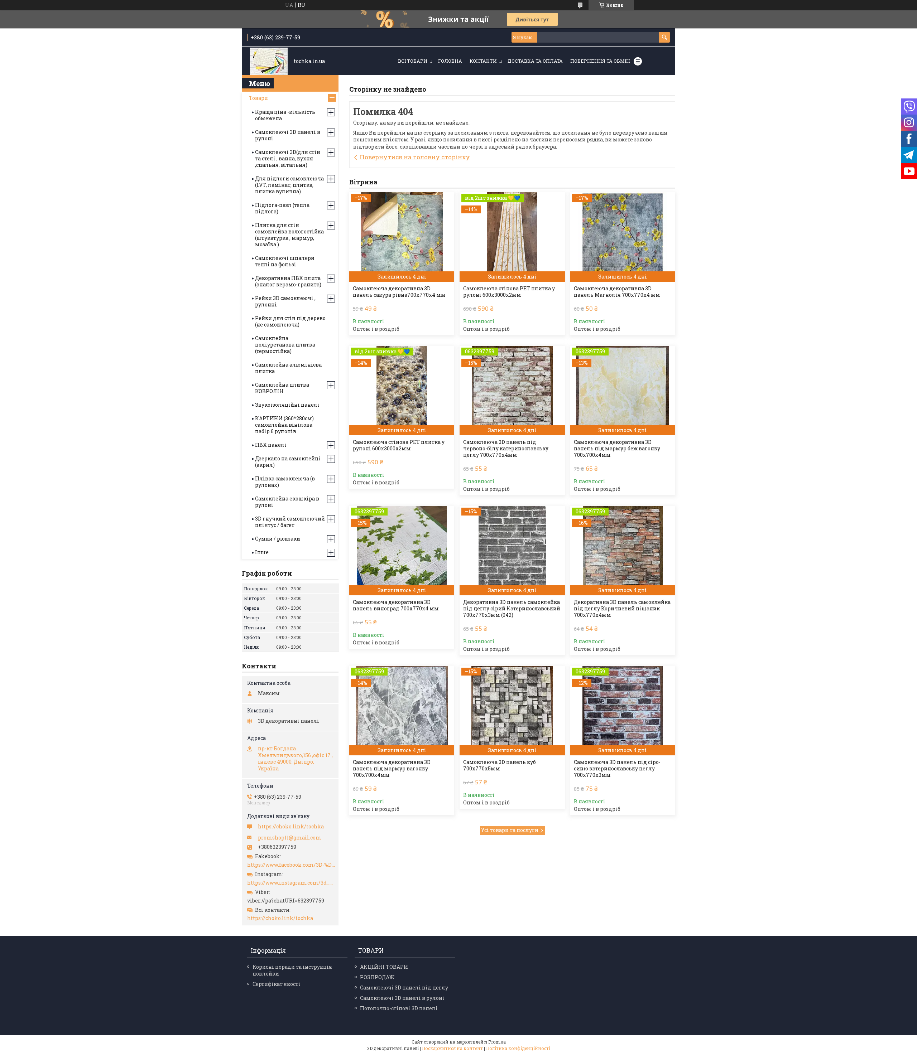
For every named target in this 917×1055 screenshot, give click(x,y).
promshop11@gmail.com (289, 837)
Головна (450, 61)
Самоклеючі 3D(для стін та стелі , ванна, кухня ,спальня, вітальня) (287, 158)
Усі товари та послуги (509, 830)
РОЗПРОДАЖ (377, 977)
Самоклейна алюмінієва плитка (288, 367)
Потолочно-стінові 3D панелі (399, 1008)
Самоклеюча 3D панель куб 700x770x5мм (499, 765)
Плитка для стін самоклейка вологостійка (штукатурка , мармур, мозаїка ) (289, 235)
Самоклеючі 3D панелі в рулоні (287, 135)
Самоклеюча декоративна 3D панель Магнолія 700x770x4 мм (617, 291)
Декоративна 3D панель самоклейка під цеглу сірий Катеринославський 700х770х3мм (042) (511, 608)
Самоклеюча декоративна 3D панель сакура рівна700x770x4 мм (399, 291)
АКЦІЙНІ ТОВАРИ (384, 966)
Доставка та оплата (535, 61)
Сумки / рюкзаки (277, 538)
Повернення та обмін (600, 61)
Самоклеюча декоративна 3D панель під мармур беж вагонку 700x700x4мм (617, 448)
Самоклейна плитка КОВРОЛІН (282, 388)
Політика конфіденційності (518, 1048)
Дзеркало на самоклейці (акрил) (288, 461)
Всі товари (412, 61)
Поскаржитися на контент (452, 1048)
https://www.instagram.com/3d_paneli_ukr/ (291, 883)
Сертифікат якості (277, 984)
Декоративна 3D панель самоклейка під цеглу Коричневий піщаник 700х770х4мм (622, 608)
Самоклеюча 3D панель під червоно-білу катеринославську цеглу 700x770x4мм (505, 448)
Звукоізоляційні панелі (287, 404)
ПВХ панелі (271, 444)
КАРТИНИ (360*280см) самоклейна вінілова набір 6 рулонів (284, 425)
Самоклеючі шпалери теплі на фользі (285, 261)
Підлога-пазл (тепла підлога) (282, 208)
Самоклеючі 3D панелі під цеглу (404, 987)
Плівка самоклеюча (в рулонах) (285, 481)
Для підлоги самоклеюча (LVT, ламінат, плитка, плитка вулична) (289, 185)
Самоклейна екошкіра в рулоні (287, 501)
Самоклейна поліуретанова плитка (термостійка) (285, 344)
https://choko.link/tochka (291, 826)
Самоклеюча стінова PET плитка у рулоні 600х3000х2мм (509, 291)
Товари (258, 98)
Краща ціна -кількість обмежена (285, 115)
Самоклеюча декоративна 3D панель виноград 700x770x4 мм (396, 605)
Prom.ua (497, 1042)
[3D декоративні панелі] (269, 61)
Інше (262, 552)
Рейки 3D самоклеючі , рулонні (285, 301)
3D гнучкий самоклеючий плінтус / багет (290, 521)
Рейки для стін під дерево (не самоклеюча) (290, 321)
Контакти (483, 61)
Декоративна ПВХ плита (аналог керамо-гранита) (288, 281)
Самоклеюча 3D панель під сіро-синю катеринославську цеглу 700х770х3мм (617, 768)
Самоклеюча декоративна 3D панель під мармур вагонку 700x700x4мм (392, 768)
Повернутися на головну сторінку (415, 157)
